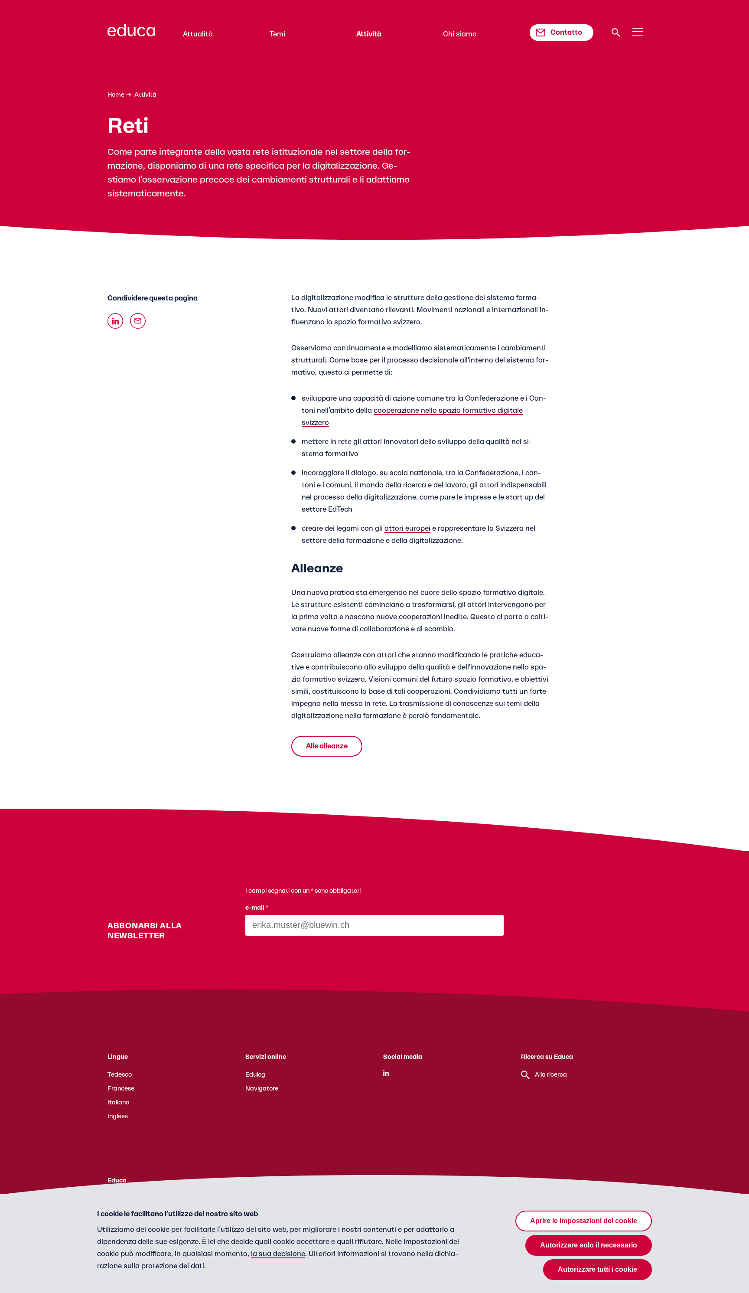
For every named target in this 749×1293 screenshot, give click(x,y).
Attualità (198, 34)
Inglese (117, 1116)
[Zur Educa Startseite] (131, 34)
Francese (120, 1089)
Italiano (118, 1103)
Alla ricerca (551, 1075)
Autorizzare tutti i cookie (597, 1269)
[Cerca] (616, 32)
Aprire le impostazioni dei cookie (583, 1220)
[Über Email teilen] (138, 321)
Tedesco (119, 1075)
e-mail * (257, 908)
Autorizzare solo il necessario (588, 1245)
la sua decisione (278, 1254)
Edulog (255, 1075)
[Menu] (638, 32)
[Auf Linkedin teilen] (115, 321)
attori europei (407, 528)
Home (115, 95)
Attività (368, 34)
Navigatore (261, 1089)
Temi (277, 34)
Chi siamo (460, 34)
